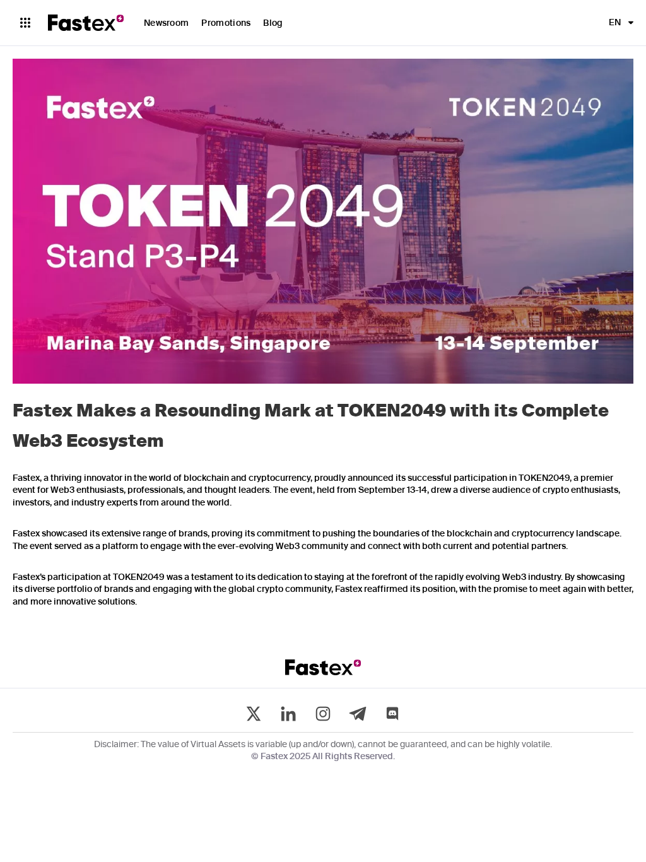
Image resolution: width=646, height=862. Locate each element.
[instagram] (323, 714)
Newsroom (166, 23)
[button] (617, 22)
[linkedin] (288, 714)
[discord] (392, 714)
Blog (273, 23)
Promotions (225, 23)
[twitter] (254, 714)
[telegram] (358, 714)
